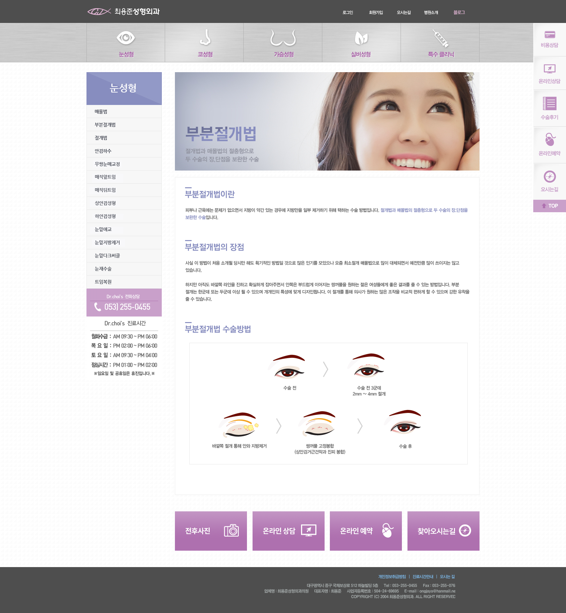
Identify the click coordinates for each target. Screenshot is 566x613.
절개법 (124, 137)
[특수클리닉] (440, 42)
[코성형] (204, 42)
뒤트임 (124, 190)
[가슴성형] (283, 42)
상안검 (124, 203)
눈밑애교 (124, 229)
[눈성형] (125, 42)
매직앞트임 (124, 177)
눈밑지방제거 (124, 242)
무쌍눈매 (124, 164)
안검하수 (124, 150)
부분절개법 (124, 124)
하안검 (124, 216)
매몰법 (124, 111)
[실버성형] (361, 42)
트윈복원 (124, 282)
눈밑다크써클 (124, 255)
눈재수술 (124, 269)
